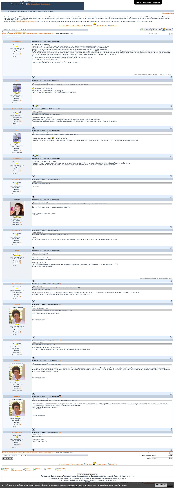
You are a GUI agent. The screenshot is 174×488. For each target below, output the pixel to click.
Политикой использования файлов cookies (112, 485)
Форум (116, 478)
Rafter (17, 250)
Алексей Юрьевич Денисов (24, 21)
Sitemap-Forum (35, 4)
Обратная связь (89, 480)
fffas (17, 80)
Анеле (24, 32)
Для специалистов (94, 478)
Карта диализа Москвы (76, 480)
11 (60, 304)
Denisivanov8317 (17, 41)
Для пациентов (83, 478)
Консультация (99, 480)
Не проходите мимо (32, 33)
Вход (51, 11)
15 (60, 432)
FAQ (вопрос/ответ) (107, 478)
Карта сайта (16, 11)
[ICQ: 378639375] (38, 106)
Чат (120, 478)
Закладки (165, 13)
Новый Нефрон (63, 480)
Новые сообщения (77, 25)
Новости (75, 478)
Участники (88, 25)
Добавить (171, 13)
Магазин (87, 481)
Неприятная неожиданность (62, 33)
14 (60, 396)
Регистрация (45, 11)
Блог (123, 478)
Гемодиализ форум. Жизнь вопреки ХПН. (13, 33)
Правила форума (101, 25)
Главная (9, 11)
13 (60, 360)
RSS (28, 4)
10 (60, 283)
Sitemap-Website (45, 4)
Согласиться (161, 485)
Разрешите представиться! (46, 33)
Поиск (39, 11)
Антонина (17, 304)
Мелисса (19, 32)
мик (16, 32)
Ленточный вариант (64, 25)
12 (60, 340)
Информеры (25, 11)
